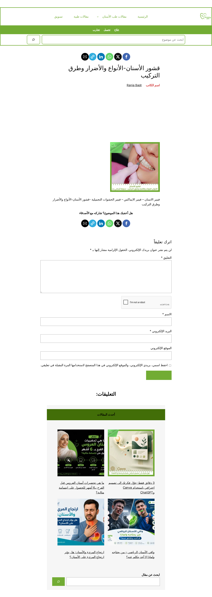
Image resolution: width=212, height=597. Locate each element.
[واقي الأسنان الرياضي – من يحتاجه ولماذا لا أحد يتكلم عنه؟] (131, 523)
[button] (126, 57)
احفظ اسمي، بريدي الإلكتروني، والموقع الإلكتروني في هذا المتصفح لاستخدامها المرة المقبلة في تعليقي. (104, 365)
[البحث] (33, 39)
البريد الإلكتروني (161, 331)
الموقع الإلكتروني (161, 348)
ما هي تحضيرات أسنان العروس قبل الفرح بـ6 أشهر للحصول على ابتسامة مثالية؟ (81, 487)
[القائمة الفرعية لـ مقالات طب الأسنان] (98, 16)
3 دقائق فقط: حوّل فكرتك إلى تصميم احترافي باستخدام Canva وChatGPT (131, 487)
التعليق (166, 257)
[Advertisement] (106, 115)
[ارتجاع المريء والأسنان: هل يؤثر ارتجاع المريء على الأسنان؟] (80, 523)
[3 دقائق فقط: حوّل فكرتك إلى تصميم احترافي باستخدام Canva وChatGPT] (131, 454)
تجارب (96, 29)
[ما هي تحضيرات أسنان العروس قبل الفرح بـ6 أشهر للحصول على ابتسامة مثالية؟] (80, 454)
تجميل (107, 29)
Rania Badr (134, 85)
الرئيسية (143, 16)
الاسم (167, 314)
